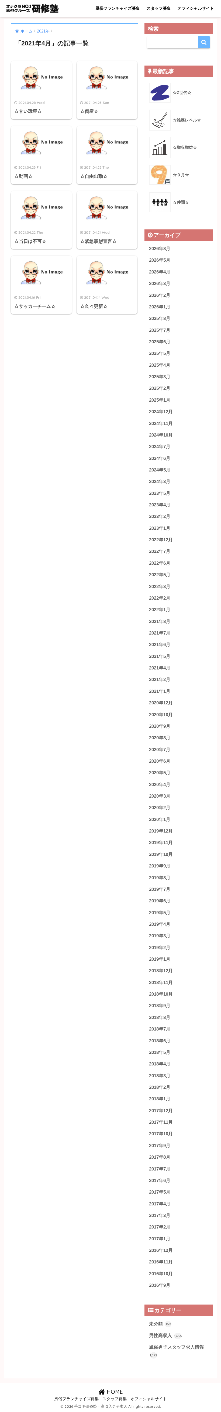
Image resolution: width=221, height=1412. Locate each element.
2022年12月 (161, 539)
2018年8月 (159, 1017)
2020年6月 (159, 761)
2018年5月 (159, 1052)
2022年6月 (159, 563)
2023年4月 (159, 504)
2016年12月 (161, 1250)
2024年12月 (161, 411)
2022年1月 (159, 609)
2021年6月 (159, 644)
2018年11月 (161, 982)
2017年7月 (159, 1169)
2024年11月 (161, 423)
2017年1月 (159, 1238)
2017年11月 (161, 1122)
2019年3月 (159, 935)
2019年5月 (159, 912)
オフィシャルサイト (196, 8)
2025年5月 (159, 353)
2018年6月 (159, 1040)
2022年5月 (159, 574)
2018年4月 (159, 1064)
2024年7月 (159, 446)
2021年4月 (159, 668)
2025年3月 (159, 376)
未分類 (160, 1324)
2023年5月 (159, 493)
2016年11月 (161, 1262)
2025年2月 (159, 388)
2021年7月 (159, 633)
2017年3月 (159, 1215)
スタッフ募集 (159, 8)
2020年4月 (159, 784)
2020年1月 (159, 819)
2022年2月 (159, 598)
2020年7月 (159, 749)
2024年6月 (159, 458)
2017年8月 (159, 1157)
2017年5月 (159, 1192)
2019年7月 (159, 889)
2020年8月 (159, 737)
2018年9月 (159, 1005)
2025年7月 (159, 330)
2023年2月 (159, 516)
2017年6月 (159, 1180)
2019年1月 (159, 959)
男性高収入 (165, 1335)
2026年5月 (159, 260)
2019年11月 (161, 842)
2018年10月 (161, 994)
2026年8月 (159, 248)
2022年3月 (159, 586)
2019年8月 (159, 877)
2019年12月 (161, 831)
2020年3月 (159, 796)
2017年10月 (161, 1133)
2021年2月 (159, 679)
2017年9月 (159, 1145)
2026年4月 (159, 272)
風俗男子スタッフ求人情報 (176, 1351)
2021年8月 (159, 621)
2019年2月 (159, 947)
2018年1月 (159, 1098)
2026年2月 (159, 295)
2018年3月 (159, 1075)
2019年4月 (159, 924)
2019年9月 (159, 866)
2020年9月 (159, 726)
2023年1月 (159, 528)
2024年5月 (159, 470)
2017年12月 (161, 1110)
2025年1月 (159, 400)
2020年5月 (159, 772)
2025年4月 (159, 365)
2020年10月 (161, 714)
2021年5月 (159, 656)
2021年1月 (159, 691)
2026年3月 (159, 283)
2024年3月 (159, 481)
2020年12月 (161, 702)
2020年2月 (159, 807)
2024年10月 (161, 435)
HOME (114, 1391)
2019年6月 (159, 900)
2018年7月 (159, 1029)
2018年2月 (159, 1087)
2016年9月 (159, 1285)
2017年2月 (159, 1227)
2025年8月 (159, 318)
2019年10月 (161, 854)
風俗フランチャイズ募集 (117, 8)
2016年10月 (161, 1273)
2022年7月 (159, 551)
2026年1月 (159, 306)
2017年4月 (159, 1203)
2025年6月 (159, 341)
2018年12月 (161, 970)
